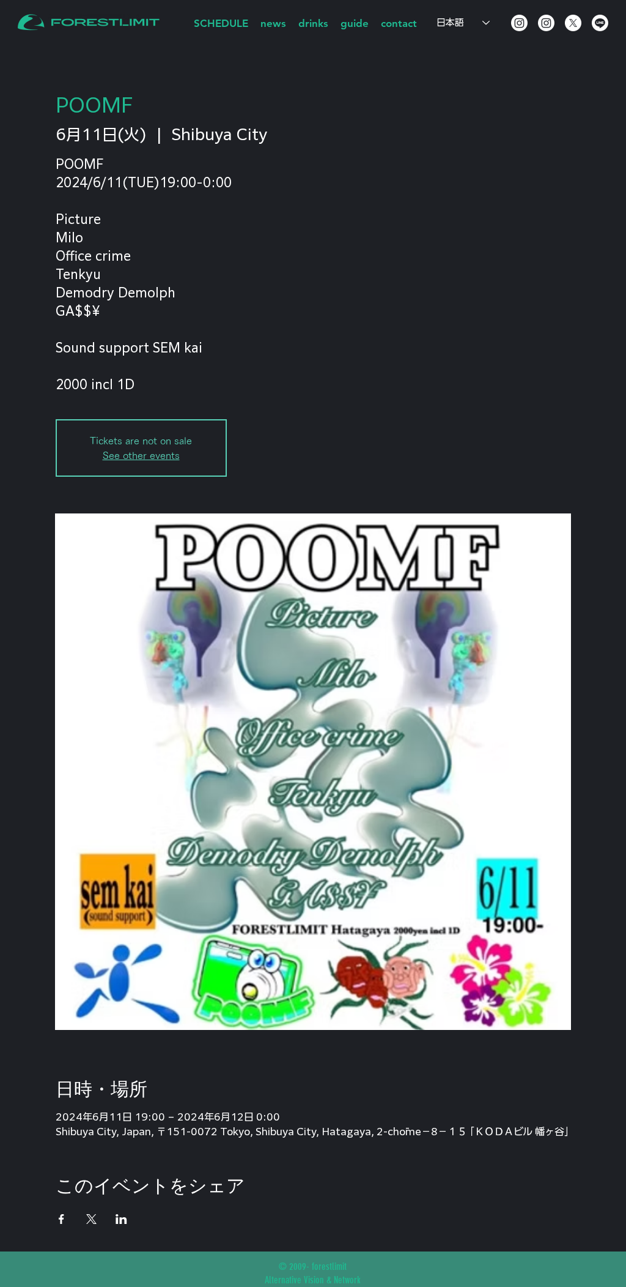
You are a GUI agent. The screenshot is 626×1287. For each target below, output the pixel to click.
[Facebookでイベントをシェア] (61, 1219)
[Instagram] (519, 23)
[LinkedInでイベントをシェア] (121, 1219)
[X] (573, 23)
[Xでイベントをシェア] (91, 1219)
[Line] (600, 23)
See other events (141, 455)
